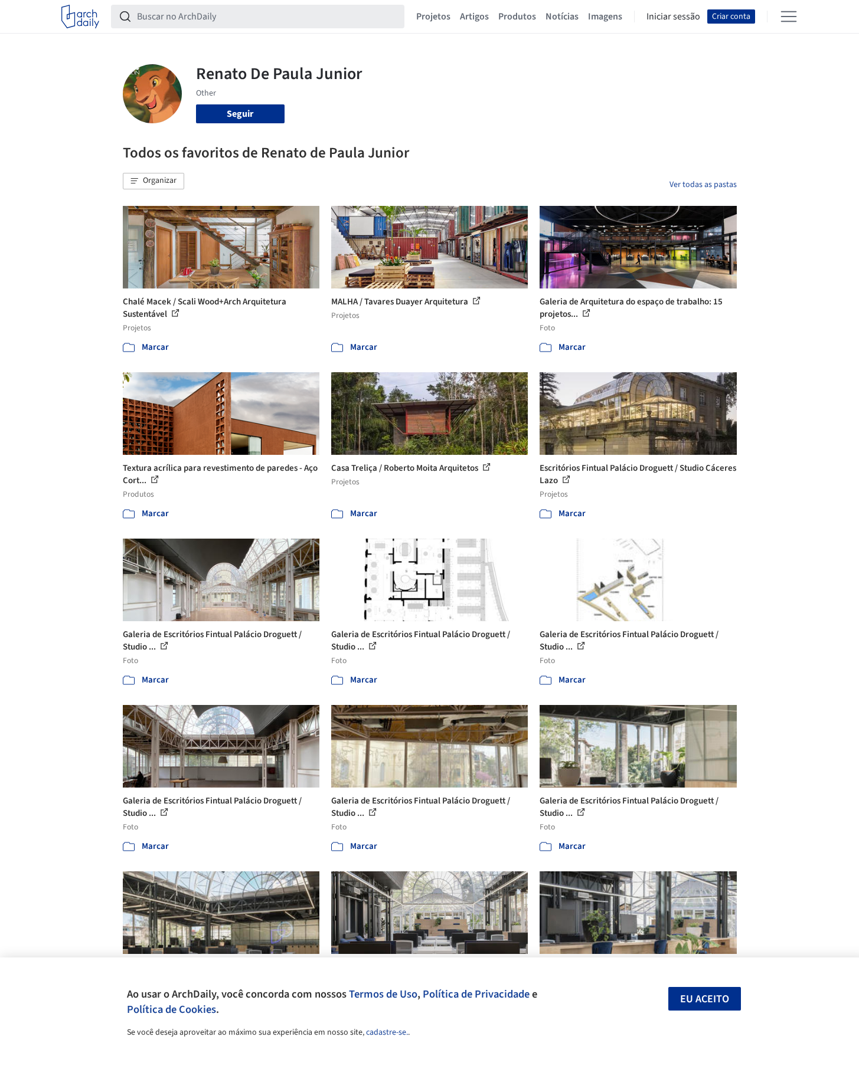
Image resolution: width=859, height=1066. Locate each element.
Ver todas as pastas (703, 185)
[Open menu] (788, 16)
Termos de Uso (383, 994)
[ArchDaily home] (80, 16)
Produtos (517, 16)
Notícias (562, 16)
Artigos (474, 16)
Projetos (433, 16)
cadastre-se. (387, 1032)
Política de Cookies (171, 1009)
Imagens (605, 16)
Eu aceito (704, 999)
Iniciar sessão (673, 16)
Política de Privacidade (476, 994)
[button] (153, 181)
